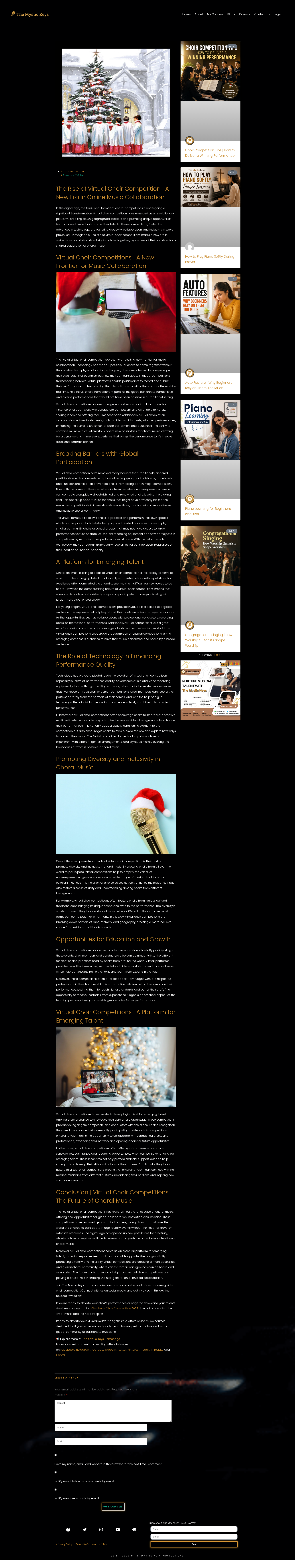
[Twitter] (84, 1529)
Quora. (60, 1355)
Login (277, 14)
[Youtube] (117, 1529)
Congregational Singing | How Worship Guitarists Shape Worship (208, 640)
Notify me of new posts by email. (77, 1498)
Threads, (157, 1350)
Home (186, 14)
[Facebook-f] (68, 1529)
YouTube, (97, 1350)
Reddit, (145, 1350)
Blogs (231, 14)
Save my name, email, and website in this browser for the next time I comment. (108, 1464)
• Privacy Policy (64, 1544)
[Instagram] (101, 1529)
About (199, 14)
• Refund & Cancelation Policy (91, 1544)
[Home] (134, 1529)
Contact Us (262, 14)
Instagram (82, 1350)
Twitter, (122, 1350)
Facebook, (67, 1350)
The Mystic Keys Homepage (101, 1339)
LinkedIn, (110, 1350)
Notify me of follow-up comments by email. (84, 1481)
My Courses (215, 14)
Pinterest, (134, 1350)
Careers (244, 14)
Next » (218, 655)
